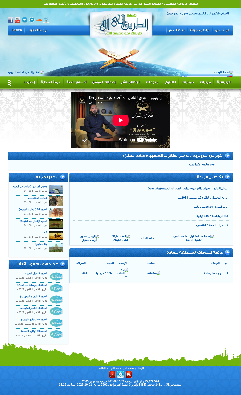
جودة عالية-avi (212, 273)
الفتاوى (170, 82)
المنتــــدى (222, 30)
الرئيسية (223, 82)
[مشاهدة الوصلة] (153, 273)
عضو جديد (173, 13)
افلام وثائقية (208, 164)
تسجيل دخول (189, 13)
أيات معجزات (199, 30)
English (17, 30)
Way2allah (121, 23)
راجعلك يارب (37, 30)
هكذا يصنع (194, 164)
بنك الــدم (176, 30)
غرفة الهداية (51, 82)
